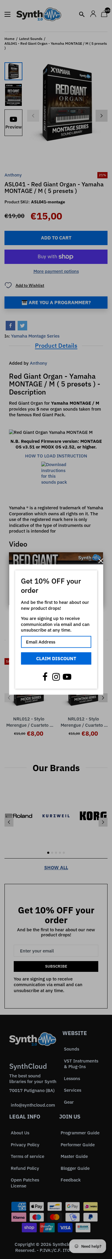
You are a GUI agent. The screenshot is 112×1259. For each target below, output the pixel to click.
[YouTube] (67, 676)
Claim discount (56, 658)
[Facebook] (45, 676)
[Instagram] (56, 676)
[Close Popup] (101, 560)
